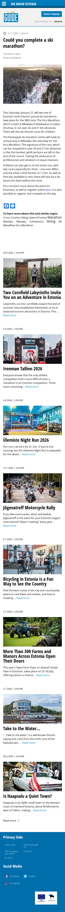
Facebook (14, 876)
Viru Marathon (24, 225)
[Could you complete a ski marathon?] (32, 84)
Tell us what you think (11, 852)
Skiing (51, 221)
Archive (58, 21)
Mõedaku (8, 221)
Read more (9, 820)
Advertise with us (31, 846)
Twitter (32, 876)
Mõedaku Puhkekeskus (30, 221)
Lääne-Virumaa (38, 217)
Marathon (54, 217)
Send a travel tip (43, 21)
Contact (28, 851)
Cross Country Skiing (15, 217)
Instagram (14, 883)
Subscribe (10, 844)
